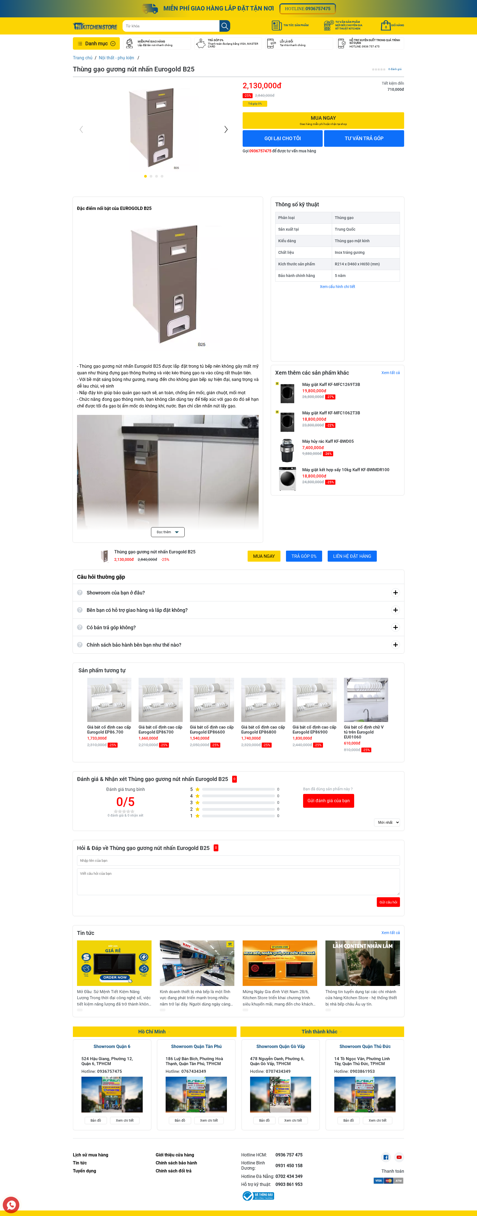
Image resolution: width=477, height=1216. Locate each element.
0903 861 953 (289, 1184)
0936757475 (318, 8)
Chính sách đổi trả (174, 1171)
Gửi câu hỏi (388, 902)
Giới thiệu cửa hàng (175, 1155)
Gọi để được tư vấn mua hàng (279, 151)
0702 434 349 (289, 1176)
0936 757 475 (289, 1155)
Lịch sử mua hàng (90, 1155)
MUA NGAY (264, 556)
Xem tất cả (390, 372)
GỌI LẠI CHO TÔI (282, 138)
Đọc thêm (164, 532)
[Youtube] (399, 1157)
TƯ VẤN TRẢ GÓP (364, 138)
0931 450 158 (289, 1165)
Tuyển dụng (84, 1171)
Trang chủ (82, 57)
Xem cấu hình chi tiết (337, 286)
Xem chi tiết (125, 1120)
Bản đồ (96, 1120)
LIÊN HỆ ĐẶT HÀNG (352, 556)
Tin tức (80, 1163)
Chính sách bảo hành (176, 1163)
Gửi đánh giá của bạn (329, 800)
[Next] (225, 129)
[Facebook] (386, 1157)
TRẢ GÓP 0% (304, 556)
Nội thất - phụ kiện (117, 57)
